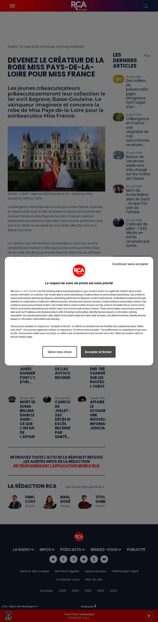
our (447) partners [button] (28, 291)
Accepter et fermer (98, 352)
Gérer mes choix (60, 352)
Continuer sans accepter (130, 264)
